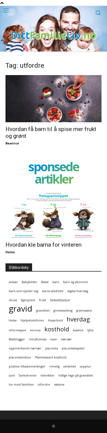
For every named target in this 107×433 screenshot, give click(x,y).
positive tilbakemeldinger (27, 366)
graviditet (43, 310)
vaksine (59, 384)
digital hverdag (77, 291)
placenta (51, 348)
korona (35, 330)
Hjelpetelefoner (32, 320)
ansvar (13, 282)
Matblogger (17, 339)
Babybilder (29, 282)
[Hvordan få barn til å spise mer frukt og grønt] (53, 99)
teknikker (48, 375)
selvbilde (69, 366)
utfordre (44, 384)
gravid (20, 309)
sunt (12, 375)
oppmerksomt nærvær (25, 348)
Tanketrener (28, 375)
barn (55, 282)
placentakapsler (73, 348)
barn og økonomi (75, 282)
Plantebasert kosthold (50, 357)
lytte (90, 330)
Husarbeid (55, 320)
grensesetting (63, 310)
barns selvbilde (52, 291)
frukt (42, 300)
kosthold (56, 329)
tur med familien (21, 384)
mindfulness (37, 339)
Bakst (45, 282)
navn (53, 339)
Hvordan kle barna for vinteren (43, 244)
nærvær (66, 339)
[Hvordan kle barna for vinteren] (53, 214)
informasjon (17, 330)
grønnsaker (84, 310)
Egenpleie (28, 300)
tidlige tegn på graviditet (75, 375)
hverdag (78, 319)
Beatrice (12, 143)
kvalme (78, 330)
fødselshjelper (60, 300)
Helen (10, 252)
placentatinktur (20, 357)
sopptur (85, 366)
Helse (13, 320)
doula (13, 300)
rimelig (54, 366)
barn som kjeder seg (23, 291)
